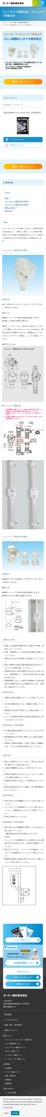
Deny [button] (7, 1113)
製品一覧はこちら (23, 81)
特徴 (6, 198)
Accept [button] (15, 1113)
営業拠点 (8, 1080)
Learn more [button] (8, 1107)
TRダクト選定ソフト (12, 1051)
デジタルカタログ (17, 139)
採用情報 (8, 1083)
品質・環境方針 (10, 1076)
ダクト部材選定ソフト (13, 1043)
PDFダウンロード (17, 145)
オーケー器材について (13, 1072)
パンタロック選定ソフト (13, 1055)
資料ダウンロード (11, 1030)
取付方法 (8, 211)
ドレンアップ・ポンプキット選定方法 (18, 1040)
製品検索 (8, 1014)
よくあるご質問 (10, 1092)
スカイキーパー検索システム (15, 1047)
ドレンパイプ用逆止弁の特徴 (16, 205)
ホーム (5, 22)
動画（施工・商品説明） (14, 1025)
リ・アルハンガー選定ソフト (15, 1059)
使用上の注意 (10, 208)
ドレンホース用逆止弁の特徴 (16, 201)
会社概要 (8, 1068)
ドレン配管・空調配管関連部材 (19, 22)
